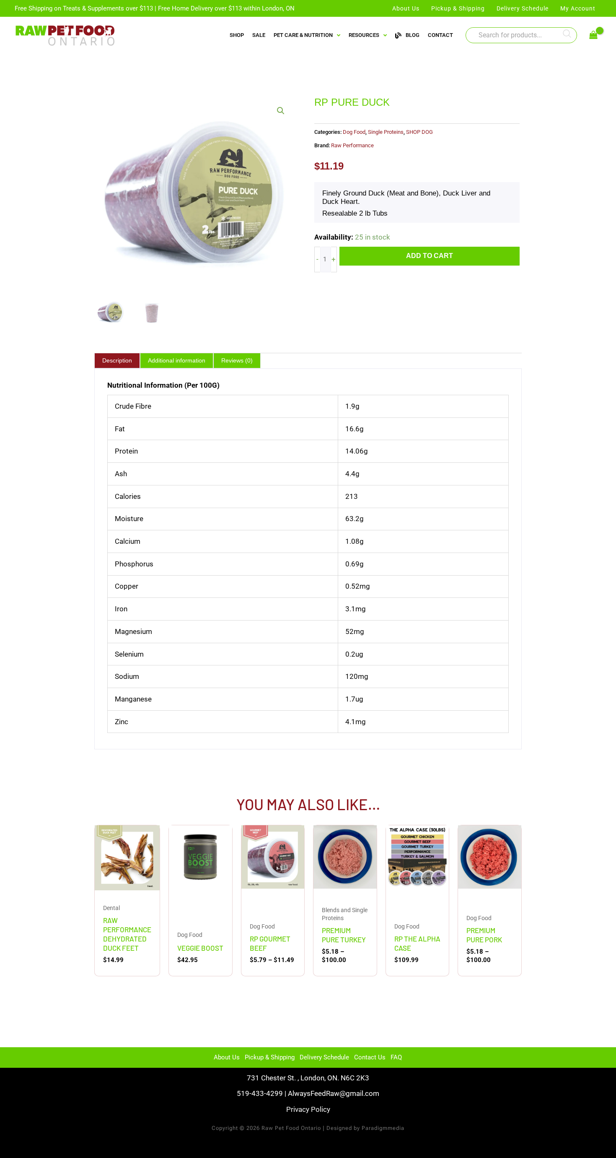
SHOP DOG (419, 132)
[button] (280, 110)
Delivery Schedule (324, 1057)
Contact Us (370, 1057)
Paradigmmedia (383, 1128)
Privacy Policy (308, 1109)
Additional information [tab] (176, 360)
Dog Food (354, 132)
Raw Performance (352, 145)
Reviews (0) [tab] (237, 360)
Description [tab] (117, 360)
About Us (227, 1057)
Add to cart (429, 255)
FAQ (396, 1057)
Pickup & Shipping (270, 1057)
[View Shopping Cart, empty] (593, 35)
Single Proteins (386, 132)
